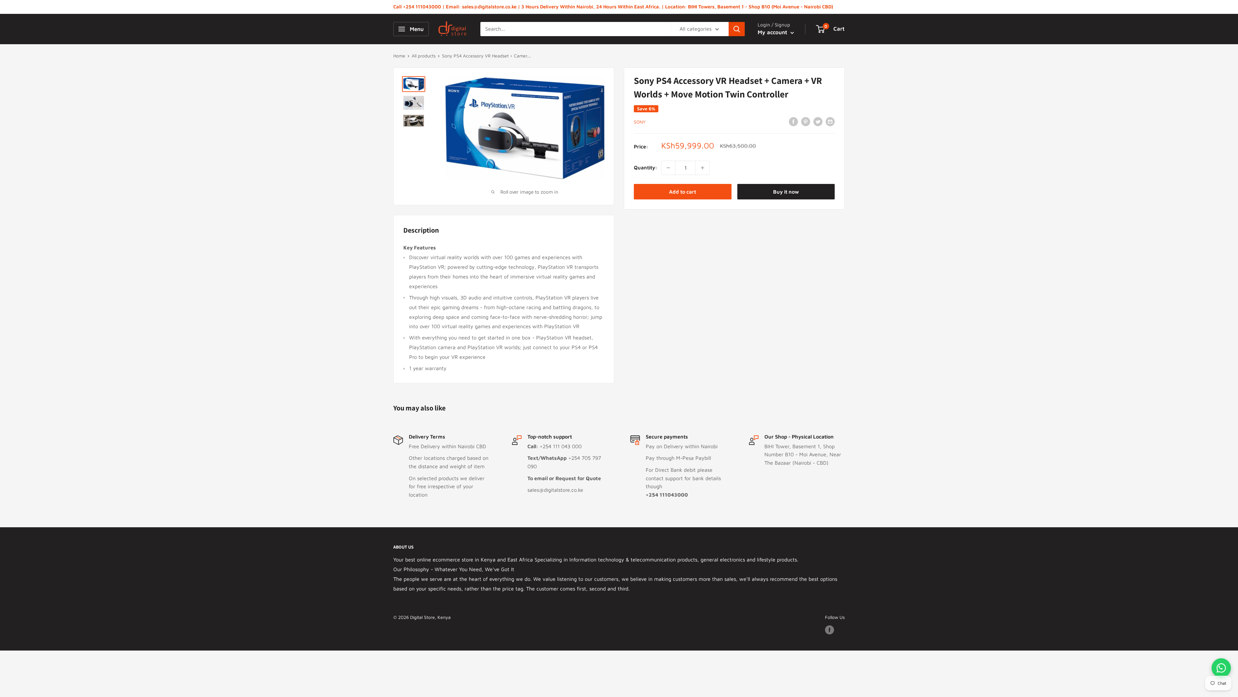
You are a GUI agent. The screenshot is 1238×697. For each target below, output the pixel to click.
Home (399, 55)
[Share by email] (830, 121)
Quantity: (645, 167)
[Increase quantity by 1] (702, 168)
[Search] (737, 29)
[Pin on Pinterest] (805, 121)
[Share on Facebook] (793, 121)
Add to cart (682, 192)
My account (773, 32)
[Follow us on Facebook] (829, 629)
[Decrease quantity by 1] (668, 168)
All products (424, 55)
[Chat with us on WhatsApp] (1221, 668)
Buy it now (786, 192)
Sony (639, 122)
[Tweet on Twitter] (817, 121)
